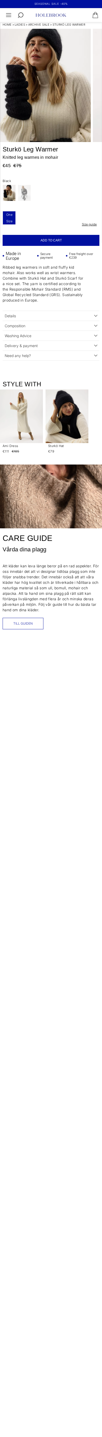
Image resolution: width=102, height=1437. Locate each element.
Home (7, 24)
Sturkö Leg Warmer (69, 24)
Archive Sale (39, 24)
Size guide (89, 224)
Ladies (20, 24)
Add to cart (51, 240)
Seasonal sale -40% (51, 3)
